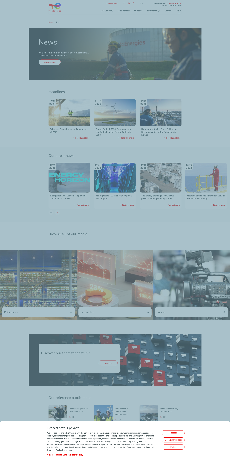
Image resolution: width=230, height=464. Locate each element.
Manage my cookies (173, 440)
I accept (173, 433)
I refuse (173, 447)
